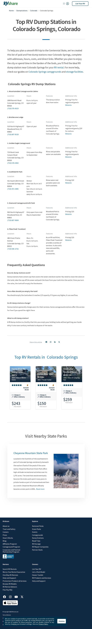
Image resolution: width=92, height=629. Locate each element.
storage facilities (74, 71)
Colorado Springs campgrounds (44, 71)
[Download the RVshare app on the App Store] (10, 605)
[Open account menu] (66, 3)
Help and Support (9, 578)
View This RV (20, 395)
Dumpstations (21, 10)
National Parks (38, 526)
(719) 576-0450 (13, 163)
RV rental (59, 67)
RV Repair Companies (40, 547)
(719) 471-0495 (13, 189)
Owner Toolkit (37, 575)
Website (68, 105)
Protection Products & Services (14, 581)
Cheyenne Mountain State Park (30, 453)
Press (5, 535)
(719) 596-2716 (13, 249)
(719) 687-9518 (13, 134)
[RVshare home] (11, 3)
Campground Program (11, 547)
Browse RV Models (10, 584)
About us (6, 526)
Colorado (33, 10)
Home (11, 10)
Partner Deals (37, 550)
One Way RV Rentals (10, 575)
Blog (4, 541)
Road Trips (36, 541)
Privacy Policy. (43, 624)
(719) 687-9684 (13, 220)
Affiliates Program (10, 544)
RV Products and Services (41, 578)
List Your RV (80, 3)
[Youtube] (17, 596)
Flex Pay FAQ (7, 590)
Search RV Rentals (10, 569)
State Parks (36, 529)
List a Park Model (38, 572)
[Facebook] (6, 596)
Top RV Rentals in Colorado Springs (46, 357)
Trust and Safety (9, 529)
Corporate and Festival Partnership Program (11, 551)
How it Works (8, 538)
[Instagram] (11, 596)
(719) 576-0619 (13, 108)
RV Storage (36, 544)
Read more (40, 489)
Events (34, 532)
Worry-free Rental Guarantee (14, 572)
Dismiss (62, 621)
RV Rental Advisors (10, 587)
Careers (6, 532)
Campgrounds (37, 535)
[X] (22, 596)
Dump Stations (38, 538)
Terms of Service (7, 615)
